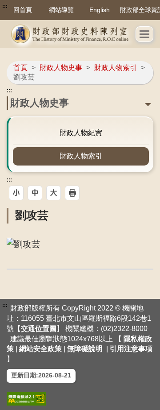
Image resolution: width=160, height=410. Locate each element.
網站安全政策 (40, 348)
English (99, 9)
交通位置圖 (38, 328)
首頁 (20, 67)
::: (5, 6)
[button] (144, 34)
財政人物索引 (115, 67)
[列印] (72, 193)
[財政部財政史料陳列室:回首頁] (71, 34)
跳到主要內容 (24, 6)
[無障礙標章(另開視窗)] (26, 399)
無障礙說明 (85, 348)
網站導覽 (61, 9)
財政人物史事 (61, 67)
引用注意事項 (131, 348)
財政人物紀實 (81, 133)
